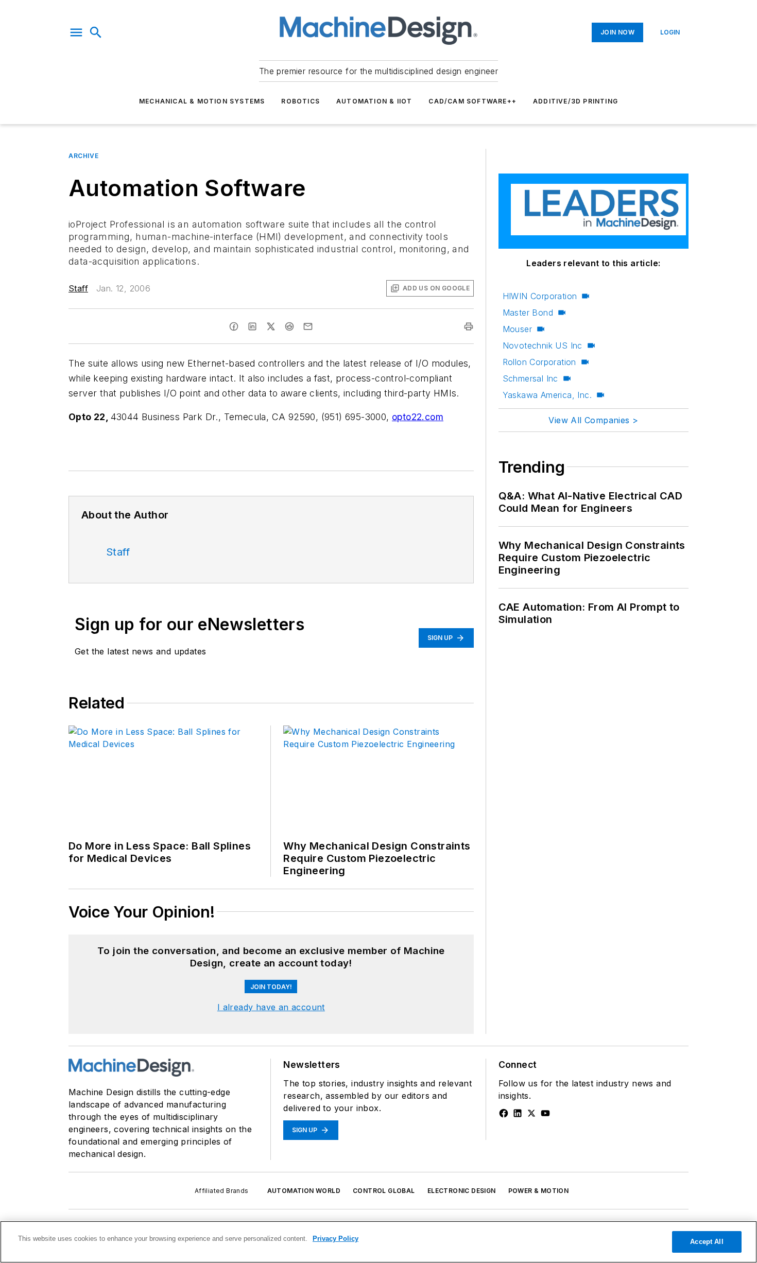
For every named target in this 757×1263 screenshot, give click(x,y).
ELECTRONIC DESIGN (461, 1191)
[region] (378, 1242)
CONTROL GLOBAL (384, 1191)
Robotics (300, 101)
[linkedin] (252, 326)
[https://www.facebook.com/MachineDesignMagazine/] (503, 1113)
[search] (96, 32)
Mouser (517, 329)
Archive (83, 156)
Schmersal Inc (530, 378)
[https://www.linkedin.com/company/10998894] (517, 1113)
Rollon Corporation (539, 362)
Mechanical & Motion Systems (202, 101)
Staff (78, 288)
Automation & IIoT (374, 101)
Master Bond (528, 312)
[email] (308, 326)
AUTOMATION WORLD (303, 1191)
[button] (76, 32)
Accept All (706, 1241)
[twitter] (271, 326)
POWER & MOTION (538, 1191)
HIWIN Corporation (540, 296)
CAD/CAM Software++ (472, 101)
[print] (468, 326)
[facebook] (234, 326)
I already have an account (271, 1007)
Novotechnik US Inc (542, 345)
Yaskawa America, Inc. (547, 395)
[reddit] (289, 326)
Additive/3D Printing (575, 101)
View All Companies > (593, 420)
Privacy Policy (335, 1238)
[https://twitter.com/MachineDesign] (531, 1113)
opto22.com (417, 416)
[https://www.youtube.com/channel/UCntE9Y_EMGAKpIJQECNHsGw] (545, 1113)
